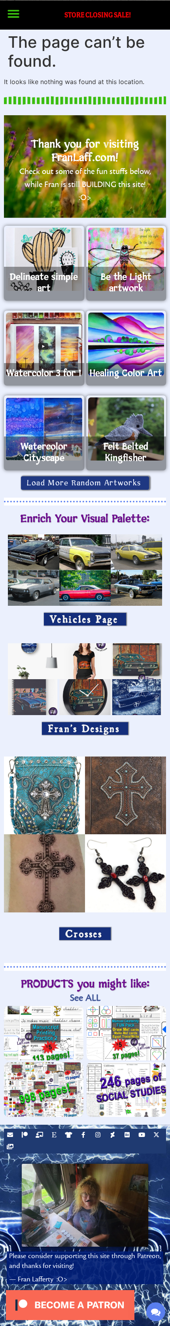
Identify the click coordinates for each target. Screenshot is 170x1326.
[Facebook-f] (84, 1136)
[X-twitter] (157, 1136)
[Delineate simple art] (44, 259)
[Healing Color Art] (126, 344)
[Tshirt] (70, 1136)
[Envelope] (11, 1136)
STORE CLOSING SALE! (97, 14)
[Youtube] (143, 1136)
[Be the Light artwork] (126, 259)
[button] (13, 13)
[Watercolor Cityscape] (44, 429)
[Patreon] (26, 1136)
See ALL (85, 998)
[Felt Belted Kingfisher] (126, 429)
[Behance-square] (128, 1136)
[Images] (11, 1148)
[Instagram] (99, 1136)
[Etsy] (55, 1136)
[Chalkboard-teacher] (40, 1136)
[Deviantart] (113, 1136)
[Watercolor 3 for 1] (44, 344)
